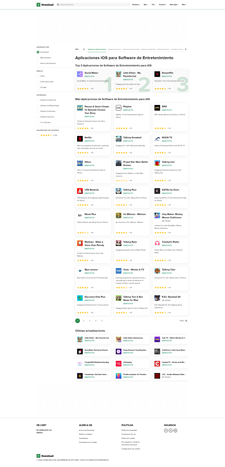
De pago (43, 87)
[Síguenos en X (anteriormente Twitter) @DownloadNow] (170, 430)
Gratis (42, 76)
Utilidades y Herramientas (179, 49)
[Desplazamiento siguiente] (185, 49)
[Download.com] (45, 5)
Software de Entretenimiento (97, 49)
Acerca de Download (86, 430)
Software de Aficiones (48, 100)
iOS (153, 4)
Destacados (44, 52)
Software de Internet (114, 49)
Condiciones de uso (129, 434)
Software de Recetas (47, 111)
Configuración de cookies (131, 449)
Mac (145, 4)
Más (183, 5)
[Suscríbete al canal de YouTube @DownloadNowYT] (175, 430)
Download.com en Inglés (88, 442)
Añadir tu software (85, 434)
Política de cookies (128, 438)
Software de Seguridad (148, 49)
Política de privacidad (129, 430)
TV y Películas (45, 122)
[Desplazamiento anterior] (84, 49)
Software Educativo (163, 49)
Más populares (45, 58)
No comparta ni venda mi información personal (131, 443)
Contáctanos (83, 438)
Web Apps (173, 4)
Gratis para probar (46, 82)
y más (55, 135)
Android (162, 4)
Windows (135, 4)
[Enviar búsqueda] (58, 5)
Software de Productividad (131, 49)
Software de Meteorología (49, 106)
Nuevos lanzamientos (48, 63)
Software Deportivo (47, 117)
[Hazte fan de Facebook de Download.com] (166, 430)
